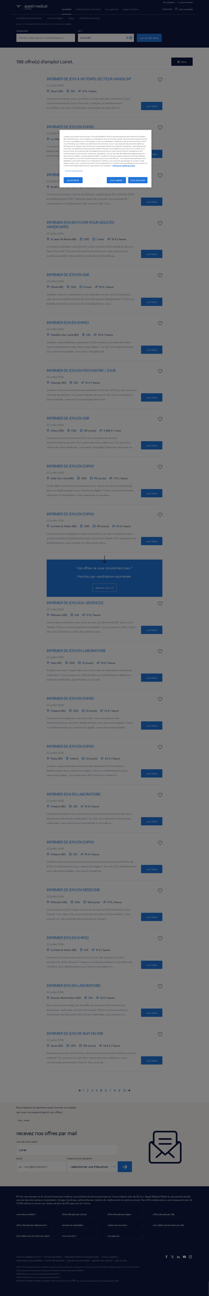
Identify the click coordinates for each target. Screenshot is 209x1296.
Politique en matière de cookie (123, 166)
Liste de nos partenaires (73, 171)
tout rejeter (116, 180)
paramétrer (73, 180)
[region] (105, 159)
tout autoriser (138, 180)
